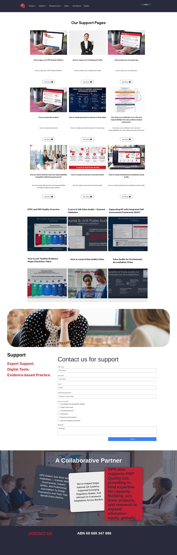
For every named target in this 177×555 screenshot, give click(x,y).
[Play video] (47, 233)
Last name (61, 375)
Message (61, 425)
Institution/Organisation (65, 392)
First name (61, 367)
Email (60, 384)
